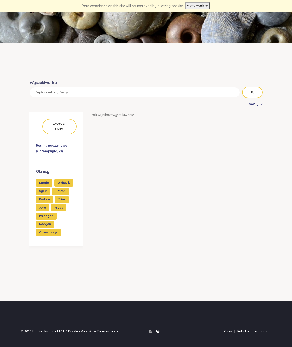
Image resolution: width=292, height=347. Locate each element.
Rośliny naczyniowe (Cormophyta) (51, 148)
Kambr (44, 183)
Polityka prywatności (252, 331)
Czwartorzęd (48, 232)
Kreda (58, 208)
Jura (42, 208)
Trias (61, 199)
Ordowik (64, 183)
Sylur (43, 191)
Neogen (45, 224)
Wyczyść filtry (59, 126)
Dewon (60, 191)
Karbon (44, 199)
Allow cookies (197, 6)
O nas (228, 331)
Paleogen (46, 216)
